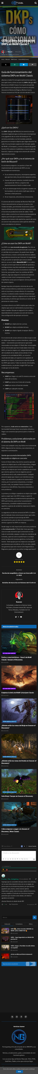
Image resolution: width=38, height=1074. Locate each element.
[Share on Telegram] (23, 64)
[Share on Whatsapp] (14, 64)
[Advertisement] (19, 988)
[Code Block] (20, 859)
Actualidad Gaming (9, 653)
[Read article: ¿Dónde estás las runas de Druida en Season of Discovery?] (19, 746)
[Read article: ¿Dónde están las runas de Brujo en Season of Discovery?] (19, 711)
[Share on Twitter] (5, 64)
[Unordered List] (15, 859)
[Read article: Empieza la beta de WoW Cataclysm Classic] (19, 678)
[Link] (22, 859)
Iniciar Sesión (32, 846)
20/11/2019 (18, 52)
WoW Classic (14, 59)
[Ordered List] (12, 859)
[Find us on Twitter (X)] (12, 1017)
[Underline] (8, 859)
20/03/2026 (5, 662)
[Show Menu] (2, 3)
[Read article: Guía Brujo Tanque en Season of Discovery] (19, 781)
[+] (27, 859)
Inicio (2, 59)
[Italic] (5, 859)
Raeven (10, 52)
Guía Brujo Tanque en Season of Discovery (17, 796)
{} (24, 859)
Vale (19, 1071)
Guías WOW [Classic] (24, 59)
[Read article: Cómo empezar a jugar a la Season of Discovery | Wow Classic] (19, 814)
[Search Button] (36, 3)
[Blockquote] (17, 859)
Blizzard (8, 59)
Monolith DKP (22, 262)
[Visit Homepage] (19, 3)
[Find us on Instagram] (16, 1016)
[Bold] (3, 859)
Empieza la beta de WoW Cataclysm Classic (17, 692)
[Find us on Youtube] (25, 1016)
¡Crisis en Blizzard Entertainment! (21, 954)
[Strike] (10, 859)
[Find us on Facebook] (21, 1016)
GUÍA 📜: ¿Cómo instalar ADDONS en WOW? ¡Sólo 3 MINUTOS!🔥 (22, 930)
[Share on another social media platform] (32, 64)
